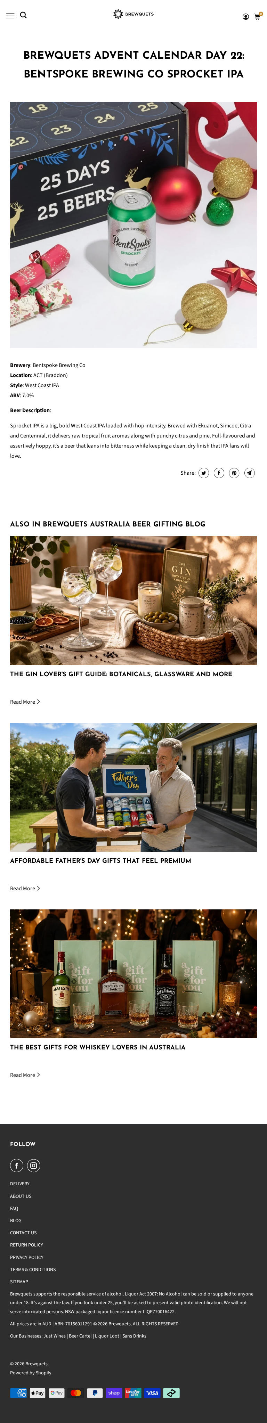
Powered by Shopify (30, 1372)
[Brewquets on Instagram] (35, 1165)
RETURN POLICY (26, 1245)
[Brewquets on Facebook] (18, 1165)
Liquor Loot (107, 1336)
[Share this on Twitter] (203, 473)
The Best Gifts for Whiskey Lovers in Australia (98, 1048)
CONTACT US (23, 1232)
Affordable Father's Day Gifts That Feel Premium (100, 861)
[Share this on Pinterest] (233, 473)
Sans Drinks (134, 1336)
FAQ (14, 1208)
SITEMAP (19, 1281)
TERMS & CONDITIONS (33, 1269)
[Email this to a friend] (249, 473)
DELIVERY (20, 1183)
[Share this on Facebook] (218, 473)
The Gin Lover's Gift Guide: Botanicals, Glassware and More (121, 675)
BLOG (16, 1220)
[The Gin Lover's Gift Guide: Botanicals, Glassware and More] (133, 600)
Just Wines (54, 1336)
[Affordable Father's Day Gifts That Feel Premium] (133, 787)
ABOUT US (20, 1196)
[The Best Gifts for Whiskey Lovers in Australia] (133, 973)
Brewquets (36, 1363)
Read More (23, 702)
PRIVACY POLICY (26, 1257)
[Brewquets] (133, 16)
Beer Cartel (80, 1336)
